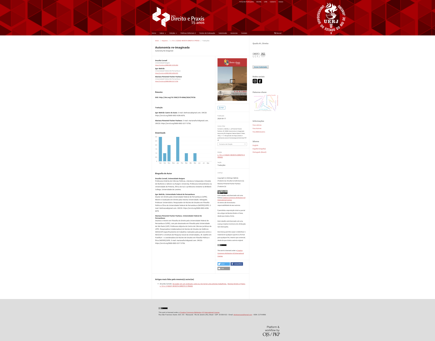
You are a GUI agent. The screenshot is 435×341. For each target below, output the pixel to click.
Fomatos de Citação (225, 144)
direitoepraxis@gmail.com (242, 315)
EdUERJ (258, 2)
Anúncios (234, 33)
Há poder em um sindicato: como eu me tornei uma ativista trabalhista (199, 284)
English (255, 145)
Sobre (162, 33)
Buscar (279, 33)
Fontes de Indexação (207, 33)
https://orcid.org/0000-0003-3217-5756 (166, 81)
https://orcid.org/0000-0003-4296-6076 (166, 73)
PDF (222, 108)
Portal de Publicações (246, 2)
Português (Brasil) (259, 152)
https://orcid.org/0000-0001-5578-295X (166, 65)
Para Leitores (257, 125)
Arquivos (165, 41)
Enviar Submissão (260, 67)
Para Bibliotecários (259, 132)
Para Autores (257, 128)
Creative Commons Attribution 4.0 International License (199, 312)
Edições (172, 33)
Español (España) (259, 149)
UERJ (265, 2)
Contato (244, 33)
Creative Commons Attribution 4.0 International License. (231, 253)
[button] (224, 264)
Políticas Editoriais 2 (188, 33)
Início (154, 33)
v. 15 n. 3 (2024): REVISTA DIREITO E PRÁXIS (184, 41)
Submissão (223, 33)
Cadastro (273, 2)
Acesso (281, 2)
